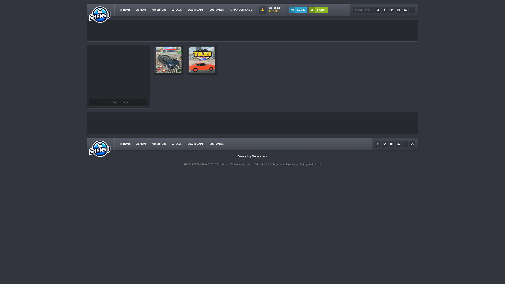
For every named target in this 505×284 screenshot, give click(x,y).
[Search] (378, 10)
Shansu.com (259, 156)
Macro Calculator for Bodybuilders (265, 164)
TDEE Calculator (218, 164)
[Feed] (405, 10)
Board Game (196, 9)
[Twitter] (392, 10)
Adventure (159, 9)
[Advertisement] (160, 30)
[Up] (412, 144)
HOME (126, 9)
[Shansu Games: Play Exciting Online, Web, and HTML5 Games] (100, 13)
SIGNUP (321, 9)
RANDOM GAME (242, 9)
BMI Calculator (237, 164)
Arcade (177, 9)
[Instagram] (398, 10)
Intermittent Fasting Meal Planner (304, 164)
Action (141, 9)
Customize (216, 9)
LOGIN (301, 9)
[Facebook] (385, 10)
